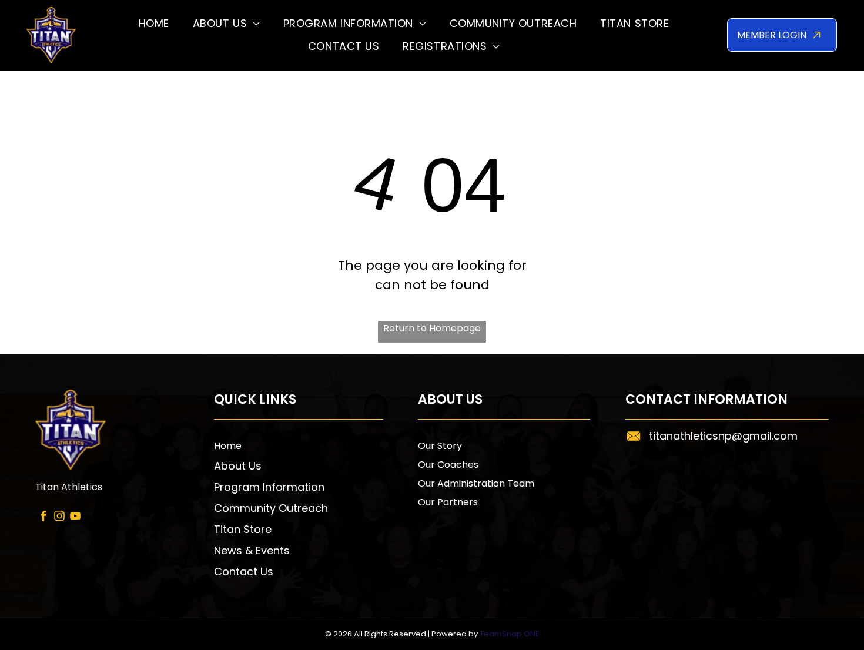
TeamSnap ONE (510, 633)
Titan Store (243, 529)
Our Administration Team (476, 483)
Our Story (440, 446)
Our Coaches (448, 464)
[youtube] (75, 517)
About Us (238, 465)
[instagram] (59, 517)
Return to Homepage (432, 328)
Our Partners (448, 502)
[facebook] (43, 517)
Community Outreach (271, 508)
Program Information (269, 487)
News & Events (252, 550)
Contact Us (243, 571)
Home (228, 446)
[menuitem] (154, 23)
